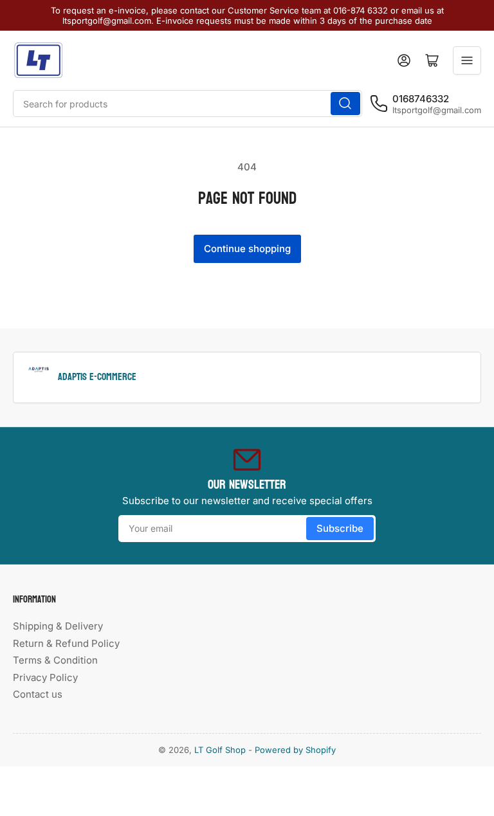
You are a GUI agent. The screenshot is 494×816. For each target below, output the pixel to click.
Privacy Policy (45, 677)
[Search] (345, 103)
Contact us (37, 694)
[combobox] (187, 103)
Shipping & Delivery (58, 626)
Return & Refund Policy (66, 643)
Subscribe (339, 528)
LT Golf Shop (220, 750)
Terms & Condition (55, 660)
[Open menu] (467, 60)
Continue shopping (247, 248)
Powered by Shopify (295, 750)
